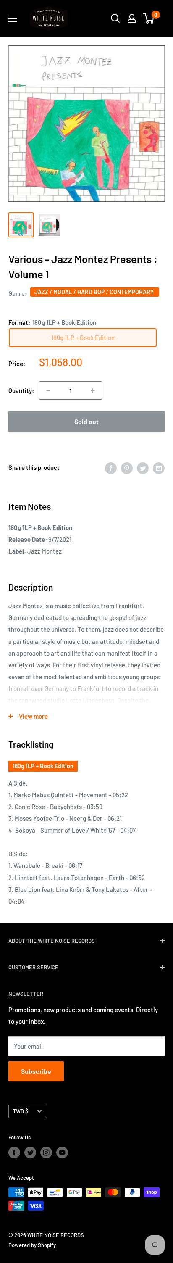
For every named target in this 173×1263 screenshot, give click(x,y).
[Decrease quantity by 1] (48, 390)
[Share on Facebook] (111, 467)
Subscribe (36, 1071)
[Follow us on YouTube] (62, 1152)
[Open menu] (12, 19)
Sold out (86, 421)
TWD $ (20, 1110)
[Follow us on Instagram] (46, 1152)
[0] (149, 18)
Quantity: (21, 390)
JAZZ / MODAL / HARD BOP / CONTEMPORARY (94, 291)
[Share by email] (159, 467)
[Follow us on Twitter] (30, 1152)
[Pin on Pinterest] (127, 467)
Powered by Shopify (32, 1245)
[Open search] (115, 18)
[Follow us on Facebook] (14, 1152)
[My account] (132, 18)
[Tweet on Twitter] (143, 467)
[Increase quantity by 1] (93, 390)
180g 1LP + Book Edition (43, 766)
